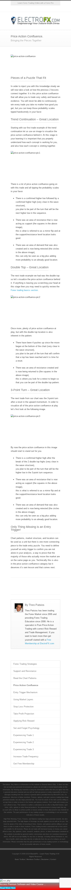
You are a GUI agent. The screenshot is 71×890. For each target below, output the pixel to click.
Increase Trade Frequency (25, 756)
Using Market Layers (23, 699)
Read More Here (8, 888)
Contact (53, 859)
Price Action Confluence (25, 685)
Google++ (19, 589)
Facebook (22, 8)
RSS (55, 8)
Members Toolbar (33, 859)
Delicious (52, 582)
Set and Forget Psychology (26, 728)
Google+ (29, 8)
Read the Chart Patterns (24, 678)
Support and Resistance (24, 671)
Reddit (39, 582)
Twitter (15, 8)
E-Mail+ (25, 589)
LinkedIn (32, 582)
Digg (45, 582)
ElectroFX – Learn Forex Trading (42, 854)
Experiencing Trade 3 (23, 749)
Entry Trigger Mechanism (25, 692)
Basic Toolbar (20, 859)
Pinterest (48, 8)
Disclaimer (45, 859)
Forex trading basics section (24, 290)
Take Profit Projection (23, 713)
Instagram (35, 8)
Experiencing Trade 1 (23, 735)
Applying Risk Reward (23, 721)
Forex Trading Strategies (25, 664)
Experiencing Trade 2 (23, 742)
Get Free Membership (23, 763)
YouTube (42, 8)
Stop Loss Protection (23, 706)
